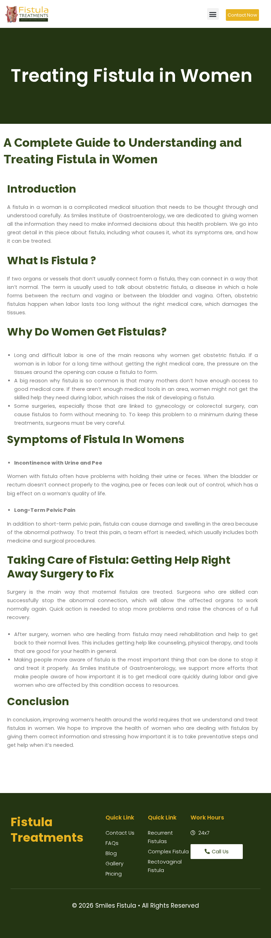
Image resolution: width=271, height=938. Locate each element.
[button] (213, 14)
